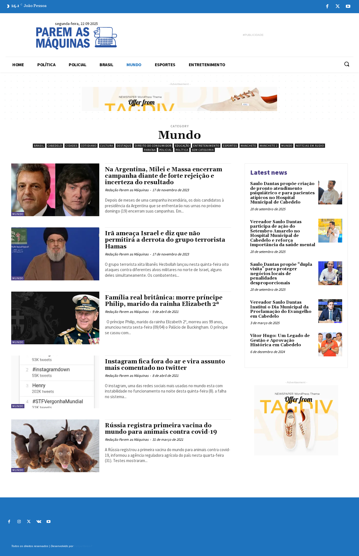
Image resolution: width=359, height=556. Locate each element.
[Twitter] (338, 6)
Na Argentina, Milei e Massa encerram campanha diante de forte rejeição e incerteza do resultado (163, 176)
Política (182, 150)
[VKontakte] (38, 521)
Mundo (286, 145)
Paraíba (150, 150)
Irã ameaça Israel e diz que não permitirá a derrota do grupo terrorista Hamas (165, 240)
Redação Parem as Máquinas (126, 190)
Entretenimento (206, 145)
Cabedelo (55, 145)
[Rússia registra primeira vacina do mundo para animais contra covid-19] (55, 445)
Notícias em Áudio (310, 145)
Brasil (39, 145)
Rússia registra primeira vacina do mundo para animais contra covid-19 (161, 429)
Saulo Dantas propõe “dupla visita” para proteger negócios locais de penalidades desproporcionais (281, 274)
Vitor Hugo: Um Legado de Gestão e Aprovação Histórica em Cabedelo (280, 340)
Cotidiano (88, 145)
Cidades (71, 145)
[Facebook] (327, 6)
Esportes (230, 145)
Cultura (106, 145)
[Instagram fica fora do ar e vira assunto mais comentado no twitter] (55, 382)
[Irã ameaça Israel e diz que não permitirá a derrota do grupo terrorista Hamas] (55, 253)
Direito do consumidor (153, 145)
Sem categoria (203, 150)
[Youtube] (348, 6)
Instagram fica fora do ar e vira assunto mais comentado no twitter (165, 365)
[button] (346, 64)
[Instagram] (18, 521)
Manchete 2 (269, 145)
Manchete (248, 145)
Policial (165, 150)
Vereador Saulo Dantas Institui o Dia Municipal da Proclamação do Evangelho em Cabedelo (280, 309)
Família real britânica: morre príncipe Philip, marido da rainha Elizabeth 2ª (163, 301)
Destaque (124, 145)
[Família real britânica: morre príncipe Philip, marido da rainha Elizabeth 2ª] (55, 318)
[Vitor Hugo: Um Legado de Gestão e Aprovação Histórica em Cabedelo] (330, 344)
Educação (182, 145)
